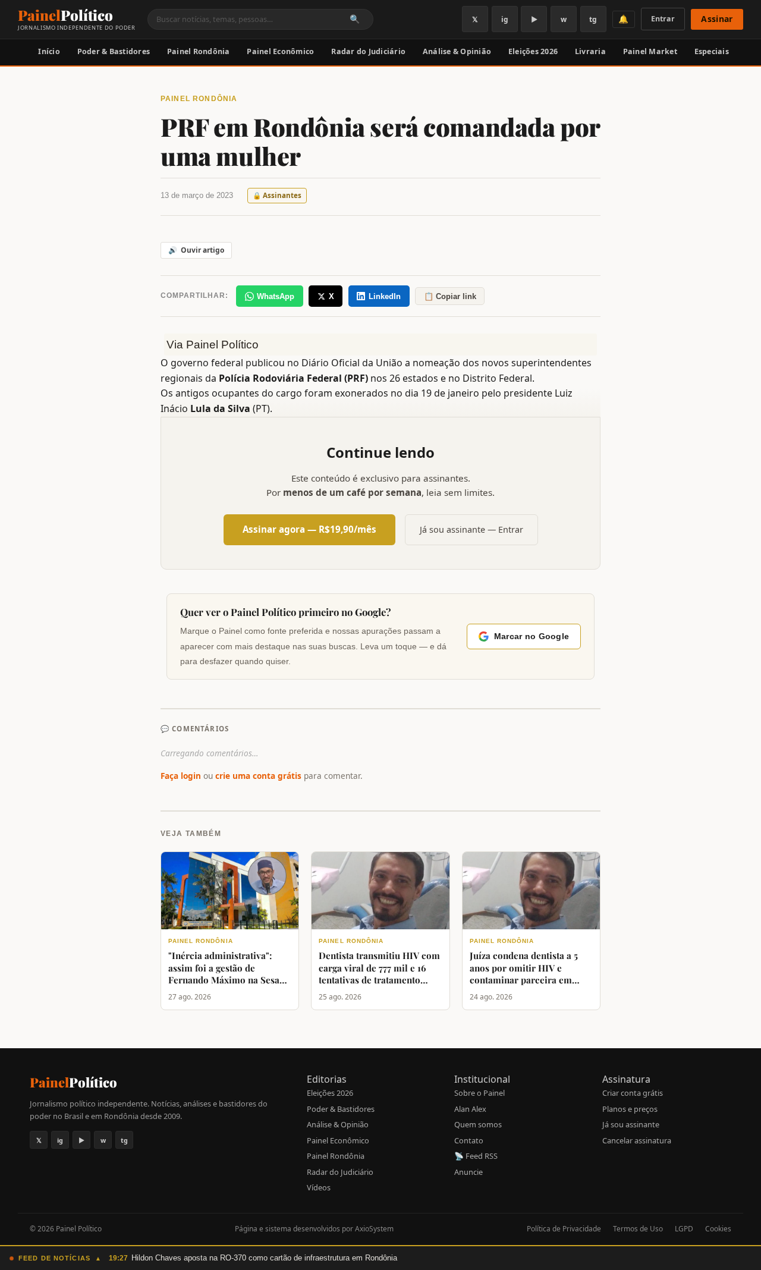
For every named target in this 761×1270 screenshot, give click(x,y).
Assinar (716, 18)
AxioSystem (374, 1229)
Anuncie (468, 1172)
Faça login (181, 775)
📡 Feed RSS (476, 1155)
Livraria (590, 51)
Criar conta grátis (632, 1092)
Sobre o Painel (479, 1092)
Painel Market (650, 51)
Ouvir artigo (196, 250)
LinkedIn (385, 296)
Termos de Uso (638, 1229)
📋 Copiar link (450, 296)
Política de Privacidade (564, 1229)
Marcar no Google (531, 636)
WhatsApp (275, 296)
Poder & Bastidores (113, 51)
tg (593, 19)
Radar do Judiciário (368, 51)
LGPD (684, 1229)
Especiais (711, 51)
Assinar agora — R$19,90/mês (309, 529)
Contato (468, 1140)
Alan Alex (470, 1109)
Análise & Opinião (457, 51)
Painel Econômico (280, 51)
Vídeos (319, 1187)
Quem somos (478, 1124)
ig (504, 19)
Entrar (663, 19)
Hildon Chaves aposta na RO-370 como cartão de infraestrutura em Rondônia (264, 1257)
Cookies (718, 1229)
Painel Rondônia (198, 51)
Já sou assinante (630, 1124)
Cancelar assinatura (636, 1140)
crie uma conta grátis (258, 775)
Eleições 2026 (533, 51)
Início (49, 51)
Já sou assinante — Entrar (471, 529)
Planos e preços (630, 1109)
